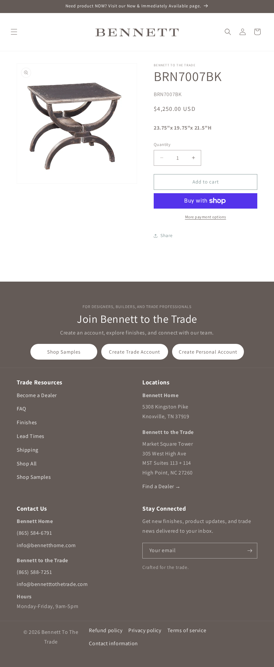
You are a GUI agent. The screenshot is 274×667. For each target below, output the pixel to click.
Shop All (27, 463)
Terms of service (187, 630)
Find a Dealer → (161, 486)
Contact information (113, 643)
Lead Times (30, 436)
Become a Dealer (37, 395)
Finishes (27, 422)
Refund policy (105, 630)
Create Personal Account (208, 352)
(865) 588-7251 (34, 572)
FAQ (21, 408)
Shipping (27, 449)
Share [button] (166, 235)
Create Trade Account (134, 352)
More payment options (205, 216)
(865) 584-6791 (34, 532)
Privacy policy (144, 630)
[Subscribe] (249, 551)
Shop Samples (64, 352)
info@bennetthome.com (46, 545)
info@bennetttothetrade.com (52, 584)
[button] (14, 31)
